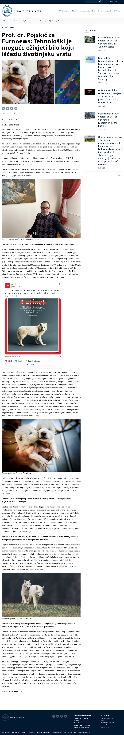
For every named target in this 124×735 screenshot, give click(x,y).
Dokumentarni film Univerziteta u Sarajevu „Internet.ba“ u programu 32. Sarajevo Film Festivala (110, 96)
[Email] (15, 108)
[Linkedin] (7, 108)
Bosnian (117, 2)
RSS (71, 732)
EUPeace (117, 11)
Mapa (103, 720)
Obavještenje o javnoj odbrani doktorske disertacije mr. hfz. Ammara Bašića (109, 42)
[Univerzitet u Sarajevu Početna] (7, 11)
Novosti (12, 21)
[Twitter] (11, 108)
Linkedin (66, 716)
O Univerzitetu (64, 11)
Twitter (58, 716)
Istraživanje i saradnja (87, 11)
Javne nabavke (105, 724)
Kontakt (22, 732)
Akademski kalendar (107, 722)
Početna (5, 21)
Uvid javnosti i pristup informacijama (38, 732)
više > (120, 175)
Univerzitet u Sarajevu (27, 10)
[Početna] (6, 717)
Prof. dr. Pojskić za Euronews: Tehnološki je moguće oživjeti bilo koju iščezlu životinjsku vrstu (44, 21)
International (105, 727)
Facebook (54, 716)
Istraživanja (8, 27)
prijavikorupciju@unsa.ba (82, 732)
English (110, 2)
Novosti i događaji (104, 11)
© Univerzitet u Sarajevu (10, 732)
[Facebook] (3, 108)
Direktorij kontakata (107, 718)
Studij (74, 11)
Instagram (62, 716)
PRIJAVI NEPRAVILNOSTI (60, 732)
